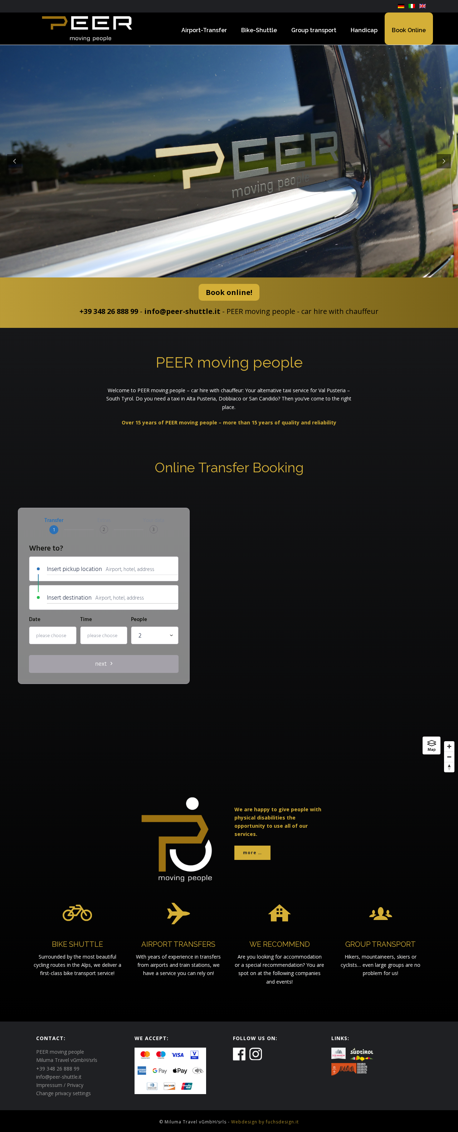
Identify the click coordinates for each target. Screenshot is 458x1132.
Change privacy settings (63, 1093)
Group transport (313, 30)
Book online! (229, 292)
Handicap (364, 30)
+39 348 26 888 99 (108, 311)
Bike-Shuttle (259, 30)
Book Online (409, 30)
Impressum (49, 1085)
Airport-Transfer (204, 30)
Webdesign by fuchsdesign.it (265, 1122)
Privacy (75, 1085)
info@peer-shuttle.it (182, 311)
